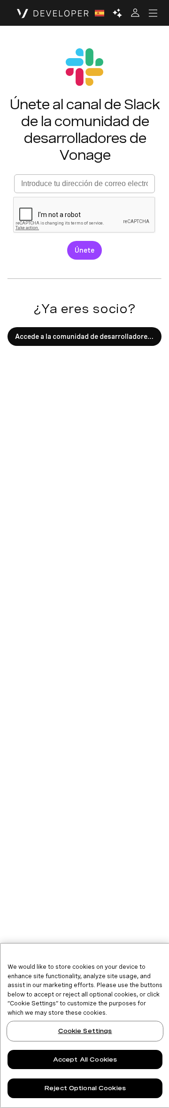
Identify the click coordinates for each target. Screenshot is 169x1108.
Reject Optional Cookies (85, 1088)
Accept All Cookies (85, 1059)
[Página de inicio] (52, 13)
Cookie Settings (85, 1030)
